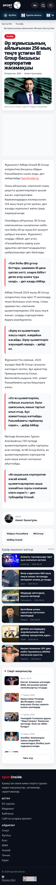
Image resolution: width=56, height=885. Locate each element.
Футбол (6, 835)
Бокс (4, 840)
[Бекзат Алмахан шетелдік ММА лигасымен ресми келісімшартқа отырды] (12, 680)
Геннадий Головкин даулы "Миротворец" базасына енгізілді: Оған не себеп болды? (36, 722)
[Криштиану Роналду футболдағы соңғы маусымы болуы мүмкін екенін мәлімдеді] (12, 697)
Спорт (5, 830)
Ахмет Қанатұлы (33, 73)
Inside (12, 776)
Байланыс (8, 813)
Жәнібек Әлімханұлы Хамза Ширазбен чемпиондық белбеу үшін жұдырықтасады (35, 742)
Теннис (6, 855)
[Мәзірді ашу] (50, 5)
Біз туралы (8, 803)
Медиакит (8, 808)
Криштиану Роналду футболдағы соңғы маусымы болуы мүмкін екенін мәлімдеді (35, 703)
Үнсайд (19, 23)
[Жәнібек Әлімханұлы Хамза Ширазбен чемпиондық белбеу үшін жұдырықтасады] (12, 736)
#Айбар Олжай (14, 539)
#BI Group (38, 533)
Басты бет (7, 23)
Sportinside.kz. (30, 178)
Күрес (5, 860)
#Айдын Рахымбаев (17, 533)
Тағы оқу (28, 758)
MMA (5, 845)
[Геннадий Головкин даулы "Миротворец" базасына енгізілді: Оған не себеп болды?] (12, 716)
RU (35, 5)
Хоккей (6, 850)
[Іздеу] (43, 5)
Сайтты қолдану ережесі (16, 818)
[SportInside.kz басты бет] (12, 5)
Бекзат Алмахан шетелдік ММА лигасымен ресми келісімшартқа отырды (35, 685)
